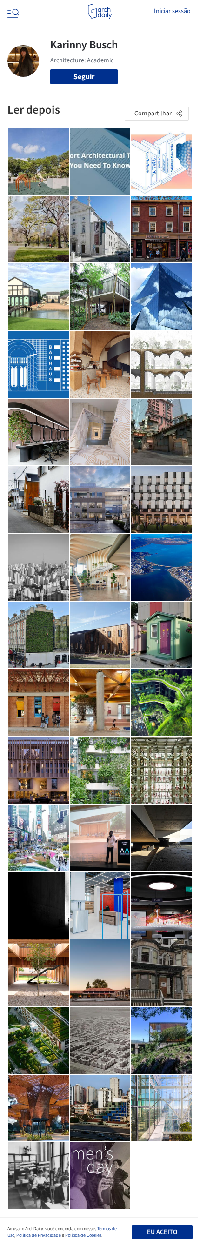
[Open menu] (12, 11)
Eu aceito (162, 1232)
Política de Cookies (83, 1235)
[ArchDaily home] (100, 11)
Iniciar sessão (172, 11)
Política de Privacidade (38, 1235)
